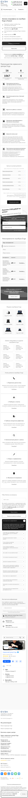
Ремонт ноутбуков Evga (6, 728)
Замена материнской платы (8, 171)
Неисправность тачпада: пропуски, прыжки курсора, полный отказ (6, 279)
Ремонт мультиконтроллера (8, 181)
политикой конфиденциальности (19, 230)
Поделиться (2, 773)
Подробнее (14, 389)
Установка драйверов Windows (8, 185)
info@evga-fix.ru (5, 748)
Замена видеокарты (6, 178)
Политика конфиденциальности (14, 784)
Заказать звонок (14, 296)
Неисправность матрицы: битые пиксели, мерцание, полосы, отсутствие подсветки (6, 263)
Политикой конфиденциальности (14, 612)
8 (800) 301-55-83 (5, 744)
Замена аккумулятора (7, 174)
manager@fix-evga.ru (6, 751)
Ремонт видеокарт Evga (6, 725)
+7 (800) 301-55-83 (17, 1)
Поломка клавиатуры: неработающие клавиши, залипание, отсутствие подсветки (7, 271)
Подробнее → (22, 263)
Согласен (24, 794)
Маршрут (8, 661)
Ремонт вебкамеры (6, 189)
